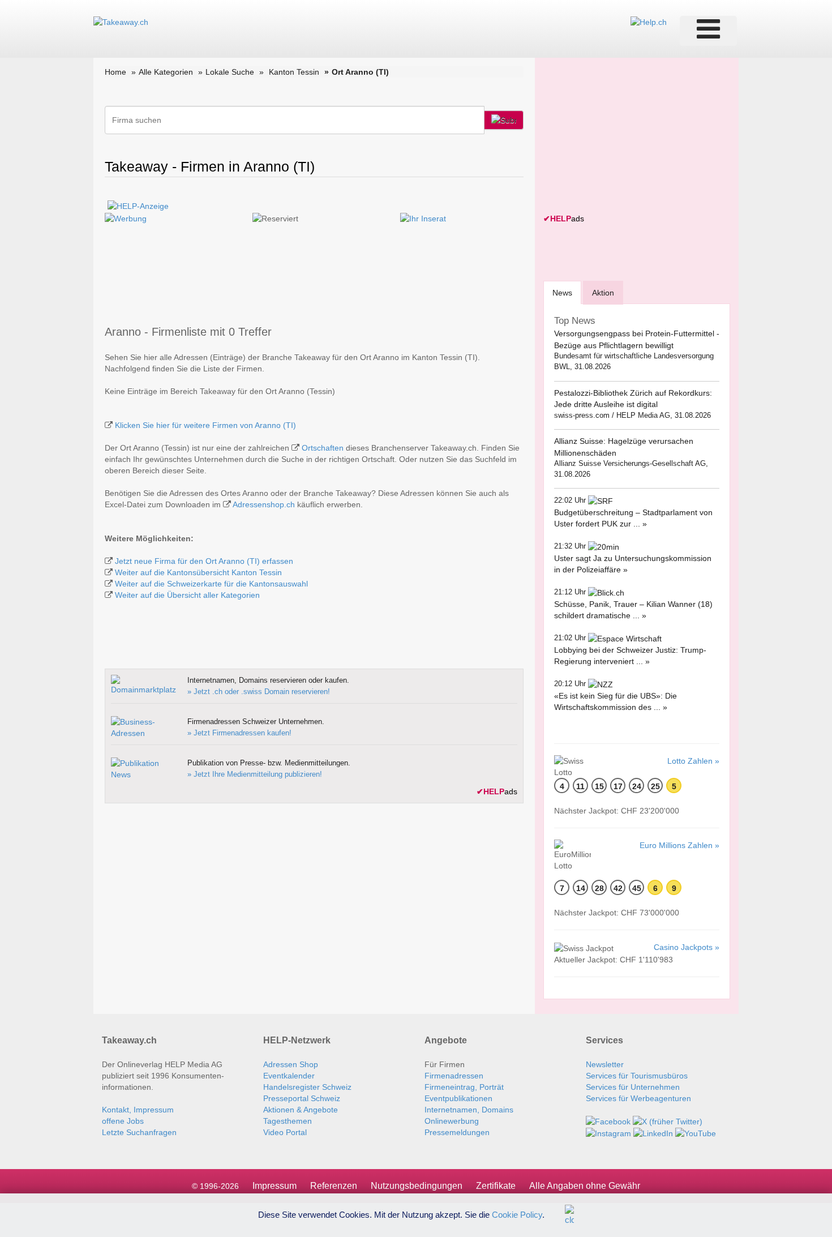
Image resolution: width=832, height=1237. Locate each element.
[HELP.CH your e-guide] (649, 21)
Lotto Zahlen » (693, 760)
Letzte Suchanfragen (139, 1132)
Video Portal (285, 1132)
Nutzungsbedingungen (416, 1186)
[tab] (562, 292)
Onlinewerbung (451, 1120)
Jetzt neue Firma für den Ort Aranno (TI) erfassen (204, 561)
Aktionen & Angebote (300, 1109)
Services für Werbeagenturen (638, 1098)
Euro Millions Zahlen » (679, 845)
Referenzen (333, 1186)
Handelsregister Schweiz (307, 1087)
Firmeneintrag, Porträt (464, 1087)
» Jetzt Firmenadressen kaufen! (239, 733)
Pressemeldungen (457, 1132)
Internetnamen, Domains (468, 1109)
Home (115, 71)
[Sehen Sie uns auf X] (667, 1120)
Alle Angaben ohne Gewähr (584, 1186)
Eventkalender (289, 1075)
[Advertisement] (628, 137)
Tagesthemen (287, 1120)
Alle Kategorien (166, 71)
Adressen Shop (290, 1064)
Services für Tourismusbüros (637, 1075)
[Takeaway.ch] (120, 21)
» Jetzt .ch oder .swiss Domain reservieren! (258, 691)
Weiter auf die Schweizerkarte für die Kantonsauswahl (211, 583)
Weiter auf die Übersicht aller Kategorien (187, 595)
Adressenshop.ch (264, 504)
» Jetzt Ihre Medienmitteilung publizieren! (254, 774)
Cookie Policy (517, 1214)
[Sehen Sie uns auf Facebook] (608, 1120)
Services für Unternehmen (633, 1087)
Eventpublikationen (458, 1098)
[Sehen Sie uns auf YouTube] (695, 1132)
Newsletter (605, 1064)
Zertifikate (496, 1186)
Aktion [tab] (603, 292)
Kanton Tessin (294, 71)
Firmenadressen (453, 1075)
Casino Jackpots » (686, 947)
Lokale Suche (229, 71)
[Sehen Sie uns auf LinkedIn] (653, 1132)
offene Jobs (123, 1120)
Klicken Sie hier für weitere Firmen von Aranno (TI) (205, 425)
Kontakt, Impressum (138, 1109)
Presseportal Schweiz (301, 1098)
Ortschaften (323, 447)
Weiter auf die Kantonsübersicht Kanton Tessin (198, 572)
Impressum (274, 1186)
